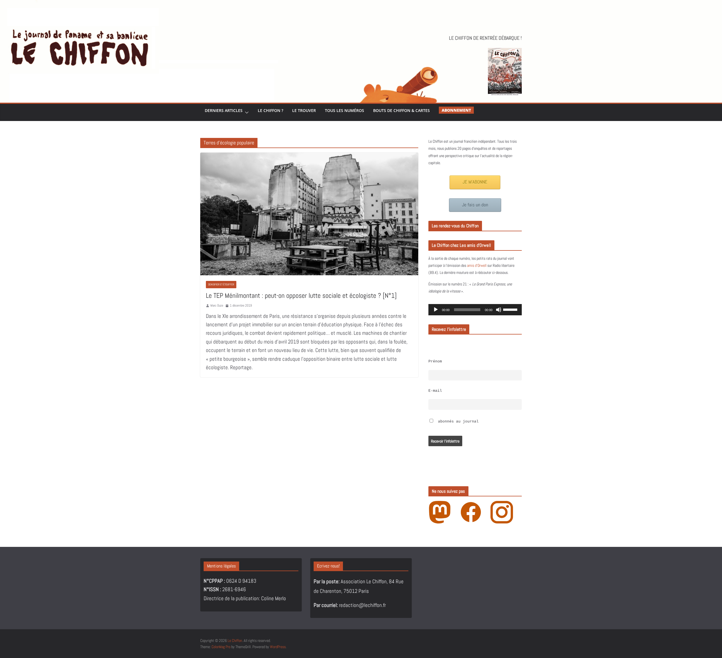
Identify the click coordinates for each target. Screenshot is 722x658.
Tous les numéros (344, 110)
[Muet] (498, 310)
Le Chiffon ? (270, 110)
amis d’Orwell (477, 265)
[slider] (511, 309)
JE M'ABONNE (475, 182)
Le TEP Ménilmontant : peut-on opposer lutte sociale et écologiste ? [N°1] (301, 295)
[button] (246, 112)
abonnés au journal (457, 422)
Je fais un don (475, 205)
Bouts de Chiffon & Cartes (401, 110)
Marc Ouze (216, 305)
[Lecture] (436, 310)
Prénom (435, 362)
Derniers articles (224, 110)
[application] (475, 309)
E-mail (435, 391)
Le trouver (304, 110)
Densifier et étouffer (221, 284)
